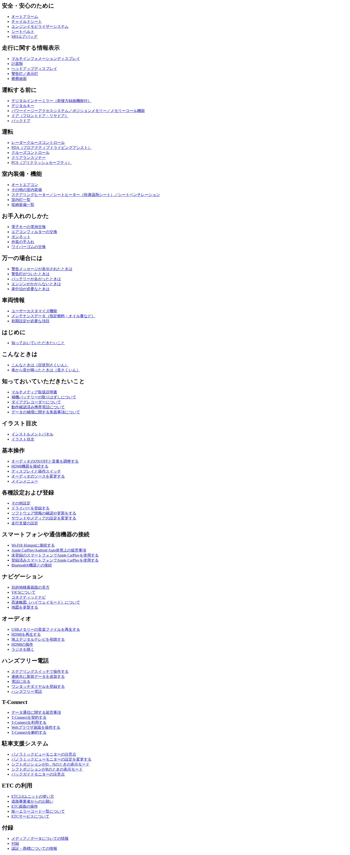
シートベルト (22, 31)
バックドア (20, 121)
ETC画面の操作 (24, 806)
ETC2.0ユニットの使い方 (32, 796)
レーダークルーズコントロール (38, 143)
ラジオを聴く (22, 649)
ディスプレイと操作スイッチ (36, 471)
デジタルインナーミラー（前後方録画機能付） (51, 101)
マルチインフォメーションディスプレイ (45, 59)
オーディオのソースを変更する (38, 476)
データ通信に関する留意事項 (36, 712)
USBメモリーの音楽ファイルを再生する (45, 629)
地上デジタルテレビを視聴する (38, 639)
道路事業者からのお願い (32, 801)
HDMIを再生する (26, 634)
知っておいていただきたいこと (38, 343)
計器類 (17, 64)
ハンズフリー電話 (26, 691)
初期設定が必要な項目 (30, 321)
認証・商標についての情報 (34, 848)
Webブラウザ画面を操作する (35, 727)
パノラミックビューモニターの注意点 (43, 754)
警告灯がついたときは (30, 274)
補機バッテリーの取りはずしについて (43, 397)
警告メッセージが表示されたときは (41, 269)
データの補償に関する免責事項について (45, 412)
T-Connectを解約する (28, 732)
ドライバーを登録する (30, 508)
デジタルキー (22, 106)
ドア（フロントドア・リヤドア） (40, 116)
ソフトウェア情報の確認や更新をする (43, 513)
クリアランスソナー (28, 158)
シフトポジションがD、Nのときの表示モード (50, 764)
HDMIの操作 (22, 644)
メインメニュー (24, 481)
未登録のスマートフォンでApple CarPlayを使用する (55, 555)
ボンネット (20, 237)
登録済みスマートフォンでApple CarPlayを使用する (55, 560)
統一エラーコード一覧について (38, 811)
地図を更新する (24, 607)
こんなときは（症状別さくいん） (40, 365)
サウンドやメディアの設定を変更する (43, 518)
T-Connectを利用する (28, 722)
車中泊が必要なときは (30, 289)
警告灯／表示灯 (24, 74)
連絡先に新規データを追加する (38, 676)
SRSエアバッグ (24, 36)
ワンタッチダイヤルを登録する (38, 686)
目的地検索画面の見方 (30, 587)
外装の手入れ (22, 242)
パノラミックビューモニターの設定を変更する (51, 759)
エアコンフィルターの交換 (34, 232)
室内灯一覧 (20, 200)
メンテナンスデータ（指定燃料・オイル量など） (53, 316)
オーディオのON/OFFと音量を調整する (45, 461)
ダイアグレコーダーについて (36, 402)
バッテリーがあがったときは (36, 279)
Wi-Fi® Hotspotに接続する (33, 545)
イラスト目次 (22, 439)
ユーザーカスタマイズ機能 (34, 311)
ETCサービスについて (30, 816)
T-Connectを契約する (28, 717)
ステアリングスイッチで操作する (40, 671)
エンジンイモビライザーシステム (40, 26)
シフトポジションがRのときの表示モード (47, 769)
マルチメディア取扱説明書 (34, 392)
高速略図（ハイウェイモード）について (45, 602)
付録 (15, 843)
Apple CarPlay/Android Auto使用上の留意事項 (48, 550)
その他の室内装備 (26, 190)
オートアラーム (24, 17)
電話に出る (20, 681)
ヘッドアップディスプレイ (34, 69)
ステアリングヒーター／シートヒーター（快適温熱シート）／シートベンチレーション (85, 195)
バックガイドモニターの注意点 (38, 774)
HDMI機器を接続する (29, 466)
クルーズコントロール (30, 153)
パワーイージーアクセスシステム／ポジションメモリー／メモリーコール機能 (78, 111)
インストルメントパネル (32, 434)
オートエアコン (24, 185)
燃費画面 (19, 79)
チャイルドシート (26, 22)
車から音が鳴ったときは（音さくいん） (45, 370)
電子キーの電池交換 (28, 227)
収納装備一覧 (22, 205)
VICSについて (23, 592)
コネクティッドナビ (28, 597)
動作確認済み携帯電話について (38, 407)
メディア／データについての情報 (40, 838)
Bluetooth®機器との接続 (31, 565)
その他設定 (20, 503)
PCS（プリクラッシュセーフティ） (41, 163)
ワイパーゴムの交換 (28, 247)
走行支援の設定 (24, 523)
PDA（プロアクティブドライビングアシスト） (51, 148)
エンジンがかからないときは (36, 284)
